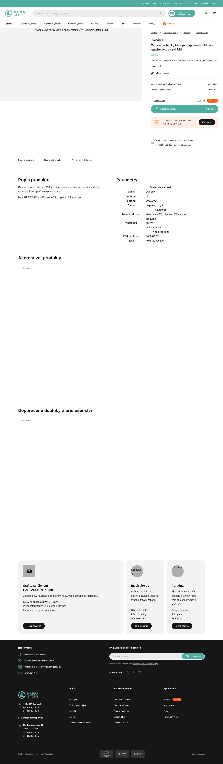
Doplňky (187, 33)
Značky (152, 24)
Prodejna (73, 699)
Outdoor (94, 24)
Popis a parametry (26, 160)
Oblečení (109, 24)
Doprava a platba (121, 711)
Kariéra (72, 717)
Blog (154, 3)
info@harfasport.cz (182, 145)
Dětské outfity (138, 618)
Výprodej (171, 24)
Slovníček (177, 618)
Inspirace (137, 24)
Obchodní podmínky (123, 699)
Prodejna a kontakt (210, 3)
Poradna (145, 3)
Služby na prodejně (77, 705)
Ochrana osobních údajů (79, 723)
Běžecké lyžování (76, 24)
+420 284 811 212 (164, 145)
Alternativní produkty (53, 160)
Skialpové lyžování (52, 24)
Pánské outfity (138, 614)
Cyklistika (9, 24)
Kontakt (72, 711)
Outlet (123, 24)
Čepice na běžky (202, 33)
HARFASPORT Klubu (171, 124)
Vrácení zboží (120, 717)
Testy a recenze (180, 610)
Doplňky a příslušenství (82, 160)
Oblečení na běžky (170, 33)
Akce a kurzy (192, 3)
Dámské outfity (139, 610)
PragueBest (49, 754)
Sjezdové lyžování (29, 24)
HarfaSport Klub (171, 717)
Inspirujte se (169, 705)
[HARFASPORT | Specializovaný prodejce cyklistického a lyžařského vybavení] (15, 13)
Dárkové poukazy (121, 705)
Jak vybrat (177, 614)
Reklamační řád (121, 723)
